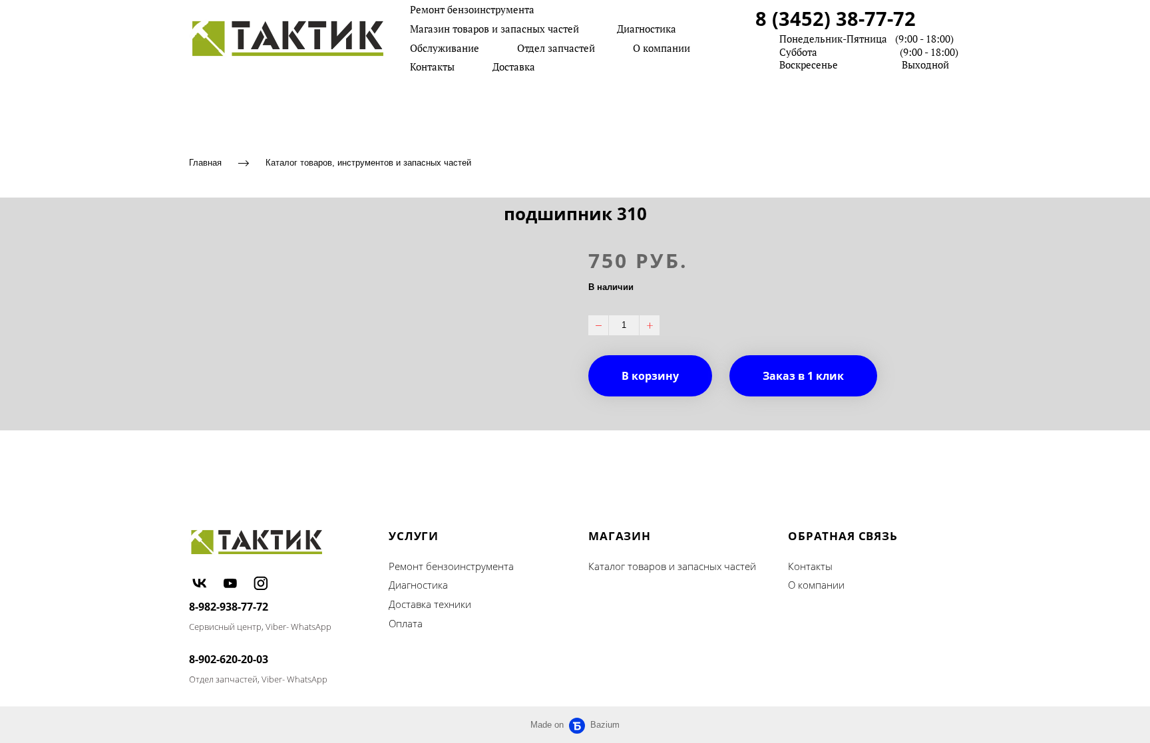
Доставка (513, 66)
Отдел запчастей (556, 48)
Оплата (406, 623)
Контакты (432, 66)
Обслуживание (444, 48)
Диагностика (646, 28)
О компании (661, 48)
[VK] (199, 582)
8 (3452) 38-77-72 (835, 18)
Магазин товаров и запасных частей (494, 28)
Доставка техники (430, 604)
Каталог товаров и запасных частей (672, 566)
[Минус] (598, 325)
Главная (205, 163)
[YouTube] (230, 582)
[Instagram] (261, 582)
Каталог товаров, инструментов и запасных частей (368, 163)
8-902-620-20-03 (228, 659)
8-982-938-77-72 (228, 606)
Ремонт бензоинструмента (472, 9)
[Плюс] (650, 325)
